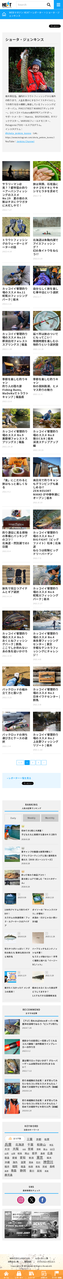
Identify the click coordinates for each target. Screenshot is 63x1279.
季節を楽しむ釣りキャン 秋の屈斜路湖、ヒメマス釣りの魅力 (45, 384)
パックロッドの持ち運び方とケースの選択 (15, 738)
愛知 (23, 1157)
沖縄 (7, 1162)
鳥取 (46, 1171)
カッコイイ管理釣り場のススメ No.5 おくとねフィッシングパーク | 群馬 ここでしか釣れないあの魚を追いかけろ (15, 642)
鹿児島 (9, 1174)
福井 (7, 1166)
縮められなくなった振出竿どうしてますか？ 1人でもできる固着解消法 (44, 991)
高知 (39, 1170)
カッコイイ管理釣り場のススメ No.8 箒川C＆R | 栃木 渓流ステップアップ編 (45, 438)
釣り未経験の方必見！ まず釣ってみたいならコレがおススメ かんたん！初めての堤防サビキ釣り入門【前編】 (40, 1103)
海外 (15, 1162)
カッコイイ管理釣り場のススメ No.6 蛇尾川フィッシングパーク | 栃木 (45, 593)
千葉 (30, 1144)
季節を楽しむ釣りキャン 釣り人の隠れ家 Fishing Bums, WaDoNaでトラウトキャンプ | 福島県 (15, 388)
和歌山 (41, 1144)
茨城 (44, 1166)
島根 (43, 1153)
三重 (30, 1139)
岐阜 (20, 1153)
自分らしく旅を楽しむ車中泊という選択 (45, 290)
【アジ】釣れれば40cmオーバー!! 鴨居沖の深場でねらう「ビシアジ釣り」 (40, 1022)
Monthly (49, 817)
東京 (40, 1157)
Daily (13, 818)
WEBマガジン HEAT (19, 12)
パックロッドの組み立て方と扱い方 (15, 691)
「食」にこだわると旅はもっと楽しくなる (15, 483)
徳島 (7, 1157)
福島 (23, 1166)
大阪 (16, 1148)
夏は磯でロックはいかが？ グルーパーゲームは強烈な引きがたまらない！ (40, 1063)
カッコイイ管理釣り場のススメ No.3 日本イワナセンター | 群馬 (46, 694)
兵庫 (8, 1144)
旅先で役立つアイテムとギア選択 (14, 590)
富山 (45, 1149)
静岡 (23, 1170)
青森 (14, 1170)
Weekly (31, 817)
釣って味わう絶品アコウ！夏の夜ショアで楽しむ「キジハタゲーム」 (39, 878)
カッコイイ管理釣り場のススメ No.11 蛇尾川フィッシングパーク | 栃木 (15, 294)
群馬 (38, 1166)
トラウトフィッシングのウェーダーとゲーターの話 (15, 243)
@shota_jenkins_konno (18, 133)
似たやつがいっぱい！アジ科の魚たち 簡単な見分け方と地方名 (17, 952)
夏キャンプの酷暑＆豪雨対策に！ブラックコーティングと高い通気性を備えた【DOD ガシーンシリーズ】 (39, 855)
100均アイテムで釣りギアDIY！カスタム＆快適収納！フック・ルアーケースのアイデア (17, 917)
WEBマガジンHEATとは (20, 1258)
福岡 (15, 1166)
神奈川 (48, 1162)
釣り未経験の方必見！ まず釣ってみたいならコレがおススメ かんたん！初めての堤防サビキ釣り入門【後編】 (40, 1083)
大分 (7, 1149)
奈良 (24, 1149)
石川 (38, 1162)
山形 (7, 1153)
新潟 (31, 1157)
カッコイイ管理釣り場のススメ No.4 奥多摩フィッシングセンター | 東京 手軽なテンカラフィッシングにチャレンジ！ (45, 644)
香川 (31, 1170)
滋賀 (23, 1162)
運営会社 (27, 1261)
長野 (6, 1171)
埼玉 (51, 1145)
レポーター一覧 (41, 1258)
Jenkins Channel (25, 141)
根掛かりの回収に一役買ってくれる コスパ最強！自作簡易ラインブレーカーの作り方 (39, 1043)
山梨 (13, 1153)
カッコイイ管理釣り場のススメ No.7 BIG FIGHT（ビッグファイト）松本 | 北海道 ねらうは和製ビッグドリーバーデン (47, 543)
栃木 (49, 1157)
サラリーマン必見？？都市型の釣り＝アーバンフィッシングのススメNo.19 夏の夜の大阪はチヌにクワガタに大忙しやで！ (15, 194)
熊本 (31, 1162)
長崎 (52, 1166)
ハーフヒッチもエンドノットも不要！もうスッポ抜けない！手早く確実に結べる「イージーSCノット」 (44, 956)
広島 (50, 1153)
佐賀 (46, 1139)
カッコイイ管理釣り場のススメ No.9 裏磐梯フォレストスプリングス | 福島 (15, 436)
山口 (52, 1149)
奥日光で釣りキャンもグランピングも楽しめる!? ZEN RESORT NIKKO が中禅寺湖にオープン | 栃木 (46, 489)
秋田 (30, 1166)
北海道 (19, 1144)
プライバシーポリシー (46, 1261)
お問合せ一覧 (13, 1261)
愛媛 (14, 1157)
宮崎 (39, 1149)
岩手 (34, 1153)
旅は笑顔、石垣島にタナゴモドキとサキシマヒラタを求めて (45, 187)
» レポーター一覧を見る (19, 778)
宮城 (30, 1149)
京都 (38, 1139)
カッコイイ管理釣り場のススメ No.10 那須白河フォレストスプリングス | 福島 (15, 339)
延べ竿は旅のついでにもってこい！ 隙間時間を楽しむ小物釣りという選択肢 (45, 339)
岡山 (27, 1153)
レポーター (38, 12)
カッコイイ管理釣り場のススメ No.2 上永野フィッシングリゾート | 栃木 (45, 740)
